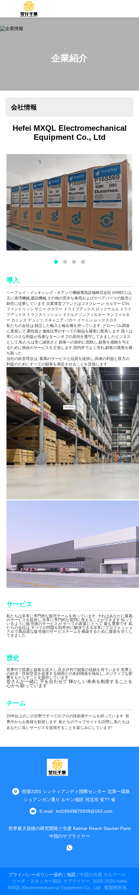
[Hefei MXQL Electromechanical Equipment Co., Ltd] (29, 8)
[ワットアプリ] (69, 848)
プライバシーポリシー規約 (35, 874)
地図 (71, 874)
